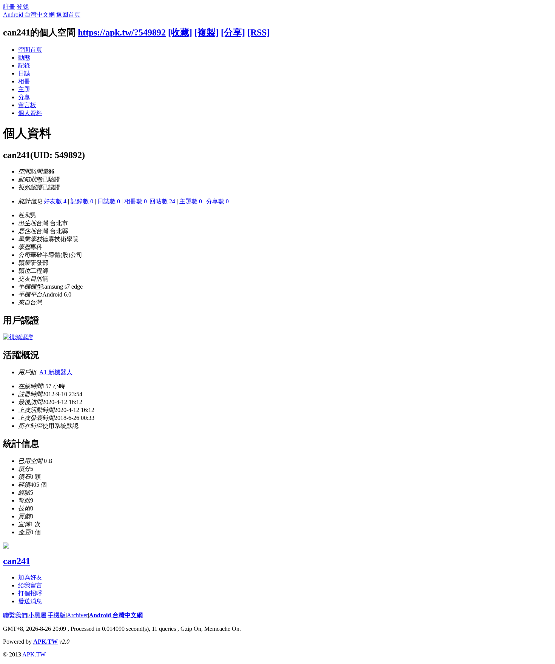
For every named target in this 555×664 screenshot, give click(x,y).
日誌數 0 (108, 201)
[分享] (233, 32)
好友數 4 (55, 201)
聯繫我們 (15, 615)
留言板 (27, 105)
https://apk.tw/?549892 (122, 32)
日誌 (24, 73)
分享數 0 (217, 201)
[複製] (206, 32)
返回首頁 (68, 14)
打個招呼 (30, 593)
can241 (16, 561)
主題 (24, 89)
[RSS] (258, 32)
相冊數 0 (135, 201)
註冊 (9, 6)
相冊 (24, 81)
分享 (24, 97)
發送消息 (30, 601)
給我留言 (30, 585)
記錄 (24, 65)
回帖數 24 (162, 201)
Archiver (77, 615)
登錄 (23, 6)
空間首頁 (30, 49)
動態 (24, 57)
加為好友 (30, 577)
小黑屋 (37, 615)
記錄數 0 (82, 201)
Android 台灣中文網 (29, 14)
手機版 (57, 615)
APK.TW (45, 641)
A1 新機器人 (55, 372)
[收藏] (180, 32)
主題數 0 (190, 201)
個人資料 (30, 113)
